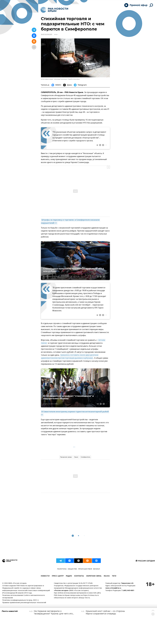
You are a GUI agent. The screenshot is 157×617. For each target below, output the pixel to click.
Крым (76, 457)
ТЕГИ (114, 576)
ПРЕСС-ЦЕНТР (58, 576)
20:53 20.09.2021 (46, 34)
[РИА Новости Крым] (54, 10)
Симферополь (85, 457)
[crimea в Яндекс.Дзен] (78, 560)
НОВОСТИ (45, 576)
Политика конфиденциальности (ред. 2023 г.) (20, 600)
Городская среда (66, 457)
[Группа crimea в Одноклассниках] (87, 560)
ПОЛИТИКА (62, 569)
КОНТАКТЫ (79, 576)
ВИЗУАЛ (96, 569)
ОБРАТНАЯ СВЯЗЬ (93, 576)
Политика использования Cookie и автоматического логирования (23, 596)
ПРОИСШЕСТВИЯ (85, 569)
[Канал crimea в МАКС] (96, 560)
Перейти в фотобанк (74, 79)
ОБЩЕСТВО (72, 569)
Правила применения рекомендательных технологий (24, 602)
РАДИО (69, 576)
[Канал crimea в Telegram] (60, 560)
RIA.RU (107, 576)
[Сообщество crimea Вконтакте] (69, 560)
